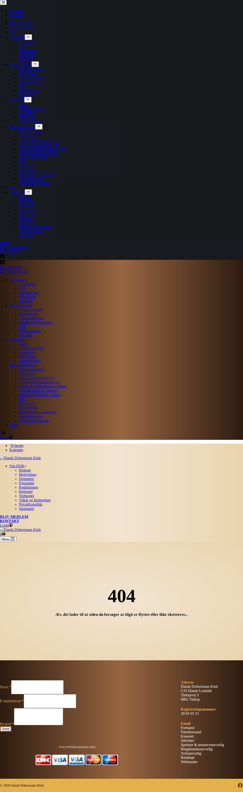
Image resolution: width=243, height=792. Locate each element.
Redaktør (188, 758)
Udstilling (16, 340)
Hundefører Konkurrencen (39, 382)
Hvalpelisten (28, 314)
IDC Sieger (27, 357)
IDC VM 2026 (11, 268)
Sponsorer (26, 509)
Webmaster (189, 762)
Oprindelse (27, 284)
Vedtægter (26, 496)
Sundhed (25, 301)
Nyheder (16, 446)
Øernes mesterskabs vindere (40, 395)
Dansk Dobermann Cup (37, 378)
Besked (7, 724)
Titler (23, 344)
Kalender (16, 450)
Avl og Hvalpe (20, 305)
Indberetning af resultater (37, 412)
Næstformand (191, 732)
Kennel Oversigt (31, 310)
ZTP (22, 327)
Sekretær (187, 740)
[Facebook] (2, 263)
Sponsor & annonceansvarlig (202, 745)
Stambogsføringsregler (36, 322)
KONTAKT (9, 521)
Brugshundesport (22, 365)
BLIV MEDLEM (14, 517)
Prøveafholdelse (31, 416)
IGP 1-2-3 (26, 403)
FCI (22, 288)
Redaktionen (28, 487)
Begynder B (28, 408)
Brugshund (27, 297)
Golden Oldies (30, 361)
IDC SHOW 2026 (14, 272)
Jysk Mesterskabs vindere (38, 391)
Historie (25, 470)
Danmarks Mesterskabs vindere (42, 386)
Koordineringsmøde (34, 420)
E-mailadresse (12, 701)
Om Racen (17, 280)
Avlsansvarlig (191, 753)
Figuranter (26, 374)
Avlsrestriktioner (31, 318)
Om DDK (17, 466)
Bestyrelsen (27, 474)
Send (5, 729)
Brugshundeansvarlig (197, 749)
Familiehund (28, 293)
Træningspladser (31, 369)
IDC (22, 399)
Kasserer (187, 736)
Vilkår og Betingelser (35, 500)
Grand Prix (27, 352)
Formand (187, 728)
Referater (26, 492)
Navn (5, 687)
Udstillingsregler (31, 348)
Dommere (26, 479)
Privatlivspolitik (30, 504)
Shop (13, 425)
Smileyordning (30, 331)
